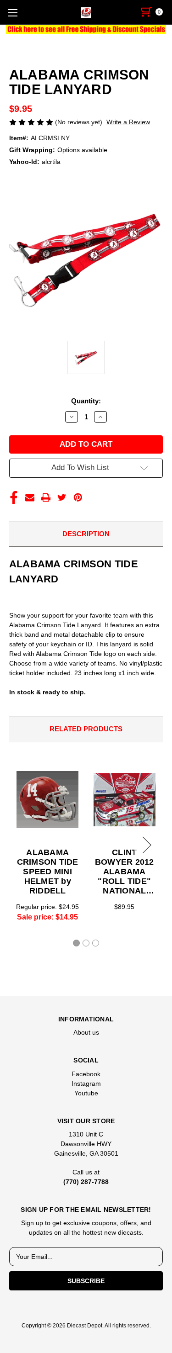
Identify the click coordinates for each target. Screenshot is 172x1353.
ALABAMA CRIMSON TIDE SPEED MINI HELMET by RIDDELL (47, 871)
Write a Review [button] (128, 122)
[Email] (29, 497)
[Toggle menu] (12, 12)
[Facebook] (13, 497)
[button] (86, 29)
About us (86, 1032)
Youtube (86, 1093)
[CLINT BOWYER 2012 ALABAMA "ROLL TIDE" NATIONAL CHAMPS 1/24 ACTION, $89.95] (124, 800)
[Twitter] (62, 497)
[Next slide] (145, 845)
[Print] (45, 497)
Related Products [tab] (86, 729)
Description (86, 534)
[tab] (76, 943)
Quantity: (86, 401)
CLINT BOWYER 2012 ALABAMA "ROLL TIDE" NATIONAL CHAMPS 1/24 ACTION (124, 872)
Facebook (86, 1074)
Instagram (86, 1083)
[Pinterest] (78, 497)
